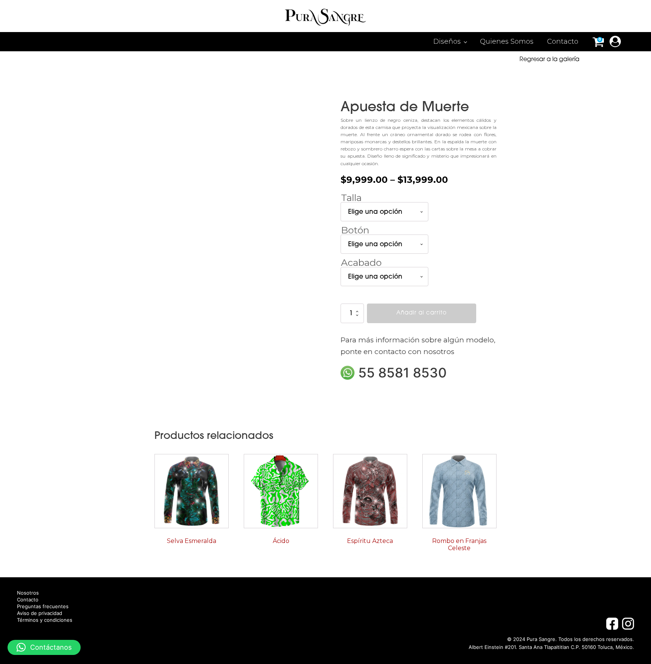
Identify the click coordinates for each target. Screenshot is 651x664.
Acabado (361, 262)
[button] (44, 647)
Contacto (562, 41)
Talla (351, 197)
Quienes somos (506, 41)
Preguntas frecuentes (43, 606)
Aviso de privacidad (39, 613)
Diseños (447, 41)
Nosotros (28, 592)
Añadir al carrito (421, 313)
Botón (355, 230)
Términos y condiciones (44, 620)
